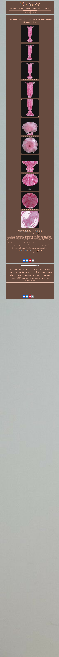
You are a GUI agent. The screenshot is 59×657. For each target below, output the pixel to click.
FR (31, 294)
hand (24, 272)
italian (37, 269)
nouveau (28, 275)
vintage (20, 275)
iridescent (28, 280)
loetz (38, 275)
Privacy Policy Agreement (30, 289)
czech (45, 269)
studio (43, 278)
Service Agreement (30, 291)
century (32, 278)
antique (47, 275)
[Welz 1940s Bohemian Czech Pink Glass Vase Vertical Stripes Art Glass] (30, 34)
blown (13, 278)
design (20, 269)
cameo (43, 272)
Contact (30, 287)
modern (33, 272)
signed (49, 272)
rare (48, 278)
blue (19, 278)
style (11, 269)
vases (34, 275)
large (25, 269)
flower (48, 269)
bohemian (37, 278)
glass (12, 274)
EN (29, 294)
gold (34, 269)
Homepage (30, 285)
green (10, 272)
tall (41, 269)
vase (15, 269)
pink (34, 280)
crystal (27, 278)
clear (29, 272)
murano (17, 272)
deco (37, 272)
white (23, 278)
